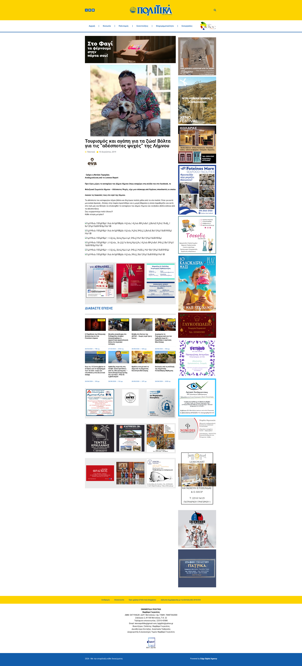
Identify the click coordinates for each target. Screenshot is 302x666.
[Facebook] (89, 10)
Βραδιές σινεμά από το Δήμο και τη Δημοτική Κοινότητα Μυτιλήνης (140, 369)
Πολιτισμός (123, 26)
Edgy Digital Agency (208, 659)
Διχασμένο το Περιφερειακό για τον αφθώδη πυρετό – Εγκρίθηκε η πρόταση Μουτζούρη (163, 338)
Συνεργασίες (187, 26)
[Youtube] (93, 10)
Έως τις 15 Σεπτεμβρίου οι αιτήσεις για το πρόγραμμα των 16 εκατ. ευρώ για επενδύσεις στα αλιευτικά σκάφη (95, 370)
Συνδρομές (105, 600)
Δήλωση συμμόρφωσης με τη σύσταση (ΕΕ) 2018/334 (181, 600)
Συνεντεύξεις (142, 26)
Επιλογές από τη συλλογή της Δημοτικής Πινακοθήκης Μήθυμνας (164, 369)
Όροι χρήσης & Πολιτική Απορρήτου (142, 600)
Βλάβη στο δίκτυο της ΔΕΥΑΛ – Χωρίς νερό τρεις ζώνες (142, 336)
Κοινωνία (107, 26)
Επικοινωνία (119, 600)
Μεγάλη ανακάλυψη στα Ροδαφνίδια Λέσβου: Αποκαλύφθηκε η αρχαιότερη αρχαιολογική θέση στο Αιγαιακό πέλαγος (118, 339)
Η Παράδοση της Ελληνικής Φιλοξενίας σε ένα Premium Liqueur (95, 336)
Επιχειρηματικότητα (165, 26)
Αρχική (92, 26)
